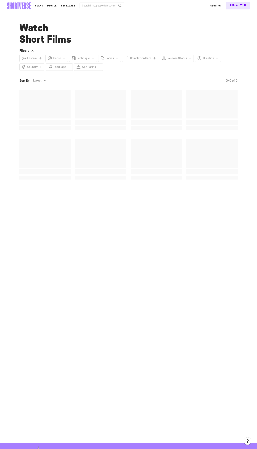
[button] (247, 441)
